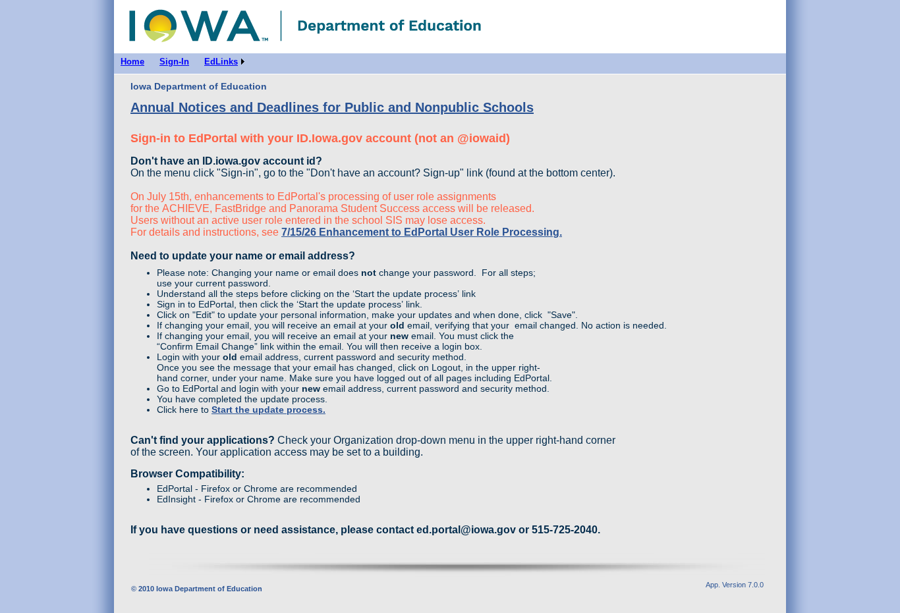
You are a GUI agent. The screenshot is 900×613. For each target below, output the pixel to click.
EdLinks (221, 62)
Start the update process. (268, 409)
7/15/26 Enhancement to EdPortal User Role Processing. (421, 232)
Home (209, 23)
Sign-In (174, 62)
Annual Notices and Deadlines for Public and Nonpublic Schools (332, 107)
